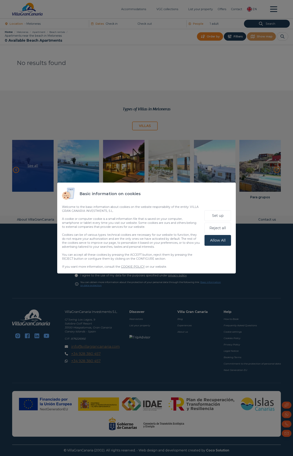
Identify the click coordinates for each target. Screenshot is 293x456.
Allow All (218, 240)
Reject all (217, 228)
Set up (218, 215)
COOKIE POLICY (133, 266)
